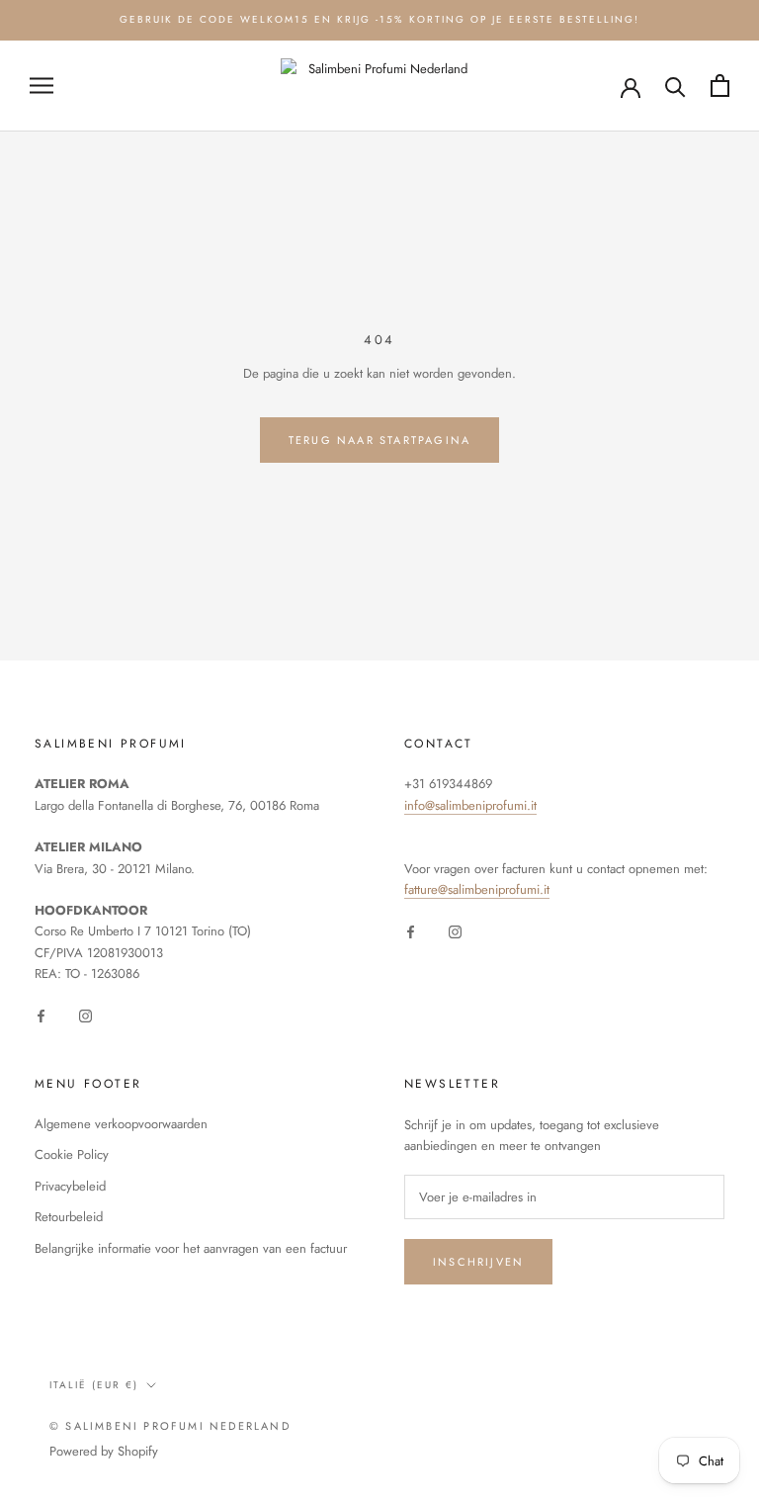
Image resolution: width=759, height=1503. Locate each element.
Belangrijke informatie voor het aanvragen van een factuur (191, 1248)
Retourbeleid (69, 1216)
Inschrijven (478, 1262)
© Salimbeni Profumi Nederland (170, 1426)
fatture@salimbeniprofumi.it (476, 889)
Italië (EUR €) (93, 1384)
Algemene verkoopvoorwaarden (121, 1123)
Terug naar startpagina (379, 440)
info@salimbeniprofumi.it (470, 805)
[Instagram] (85, 1015)
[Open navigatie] (41, 85)
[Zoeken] (675, 85)
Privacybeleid (70, 1186)
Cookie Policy (72, 1154)
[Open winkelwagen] (720, 85)
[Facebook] (41, 1015)
